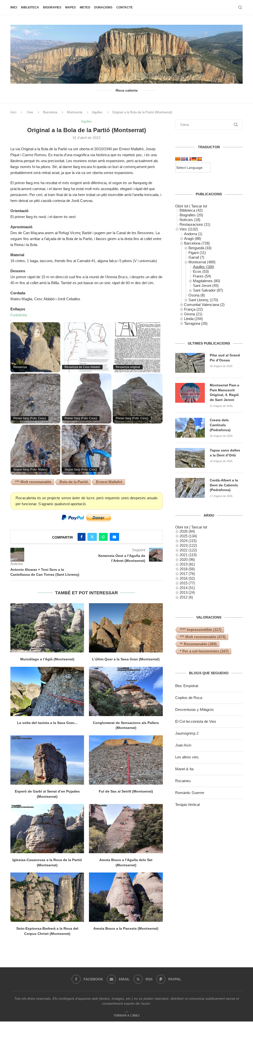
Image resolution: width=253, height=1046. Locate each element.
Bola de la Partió (74, 482)
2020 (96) (187, 559)
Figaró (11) (197, 252)
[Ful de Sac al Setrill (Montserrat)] (126, 760)
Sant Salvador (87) (208, 290)
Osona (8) (197, 295)
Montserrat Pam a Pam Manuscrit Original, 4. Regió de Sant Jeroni (224, 392)
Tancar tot (199, 206)
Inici (13, 7)
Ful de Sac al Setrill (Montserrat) (126, 791)
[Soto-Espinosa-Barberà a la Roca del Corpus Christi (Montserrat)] (47, 897)
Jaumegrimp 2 (186, 733)
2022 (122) (188, 550)
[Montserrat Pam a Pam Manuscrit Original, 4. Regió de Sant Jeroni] (190, 393)
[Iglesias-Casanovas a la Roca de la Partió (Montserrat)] (47, 828)
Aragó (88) (192, 238)
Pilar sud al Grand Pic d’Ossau (225, 357)
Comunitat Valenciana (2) (204, 304)
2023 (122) (188, 545)
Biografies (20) (191, 215)
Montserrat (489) (202, 262)
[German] (193, 159)
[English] (183, 159)
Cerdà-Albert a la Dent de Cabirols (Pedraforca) (224, 485)
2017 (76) (187, 574)
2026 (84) (187, 531)
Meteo (85, 7)
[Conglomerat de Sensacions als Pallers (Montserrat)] (126, 691)
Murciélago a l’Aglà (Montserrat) (47, 659)
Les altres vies (187, 757)
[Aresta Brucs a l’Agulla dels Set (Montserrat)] (126, 828)
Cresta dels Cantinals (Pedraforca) (220, 425)
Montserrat (74, 112)
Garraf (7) (196, 257)
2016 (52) (187, 578)
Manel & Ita (184, 769)
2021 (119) (188, 555)
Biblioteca (30, 7)
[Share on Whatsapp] (103, 537)
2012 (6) (186, 597)
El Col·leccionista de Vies (195, 721)
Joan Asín (183, 745)
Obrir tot (181, 206)
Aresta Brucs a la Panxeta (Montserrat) (125, 928)
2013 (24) (187, 592)
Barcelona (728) (197, 243)
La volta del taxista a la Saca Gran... (47, 723)
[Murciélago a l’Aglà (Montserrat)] (47, 627)
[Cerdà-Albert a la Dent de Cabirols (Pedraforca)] (190, 488)
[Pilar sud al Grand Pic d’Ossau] (190, 363)
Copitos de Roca (188, 698)
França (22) (193, 309)
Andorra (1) (193, 234)
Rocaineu (182, 781)
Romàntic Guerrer (189, 793)
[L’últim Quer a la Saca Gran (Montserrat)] (126, 627)
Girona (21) (193, 314)
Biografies (52, 7)
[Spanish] (199, 159)
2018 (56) (187, 569)
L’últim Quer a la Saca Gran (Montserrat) (126, 659)
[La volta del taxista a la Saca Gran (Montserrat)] (47, 691)
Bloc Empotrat (186, 686)
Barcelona (50, 112)
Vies (30, 112)
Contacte (124, 7)
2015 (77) (187, 583)
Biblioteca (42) (191, 210)
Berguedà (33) (200, 248)
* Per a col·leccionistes (204, 651)
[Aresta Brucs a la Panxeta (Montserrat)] (126, 897)
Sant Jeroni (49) (206, 285)
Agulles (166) (203, 267)
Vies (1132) (189, 229)
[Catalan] (177, 159)
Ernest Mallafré (109, 482)
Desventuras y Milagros (194, 709)
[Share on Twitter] (92, 537)
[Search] (240, 7)
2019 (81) (187, 564)
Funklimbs (18, 315)
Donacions (103, 7)
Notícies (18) (190, 220)
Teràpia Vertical (187, 804)
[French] (188, 159)
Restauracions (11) (195, 224)
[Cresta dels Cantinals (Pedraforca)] (190, 428)
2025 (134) (188, 536)
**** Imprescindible (200, 629)
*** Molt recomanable (33, 482)
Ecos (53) (201, 271)
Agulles (97, 112)
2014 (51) (187, 588)
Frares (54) (202, 276)
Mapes (70, 7)
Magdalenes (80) (206, 281)
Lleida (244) (193, 319)
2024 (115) (188, 541)
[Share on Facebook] (81, 537)
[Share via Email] (114, 537)
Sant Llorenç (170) (203, 300)
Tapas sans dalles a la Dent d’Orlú (225, 452)
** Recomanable (198, 644)
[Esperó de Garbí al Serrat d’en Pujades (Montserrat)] (47, 760)
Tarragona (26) (196, 323)
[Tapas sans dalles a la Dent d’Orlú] (190, 458)
